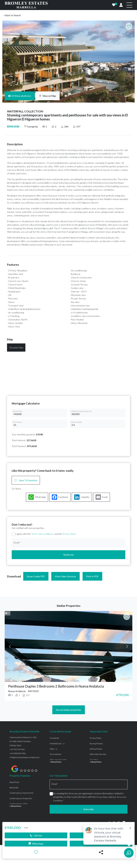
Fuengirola (54, 738)
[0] (114, 5)
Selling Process (96, 749)
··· (26, 827)
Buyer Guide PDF (36, 576)
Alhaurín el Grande (58, 759)
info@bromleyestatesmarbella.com (25, 757)
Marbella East (55, 743)
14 (21, 95)
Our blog (94, 759)
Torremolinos (55, 754)
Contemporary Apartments (21, 793)
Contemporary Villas (19, 803)
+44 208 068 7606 (18, 753)
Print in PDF (92, 576)
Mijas (52, 749)
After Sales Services (65, 576)
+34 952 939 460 (17, 749)
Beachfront (14, 782)
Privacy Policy (69, 533)
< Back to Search (12, 15)
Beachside (14, 787)
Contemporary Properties (21, 798)
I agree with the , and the (45, 533)
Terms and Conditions (42, 533)
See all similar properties (68, 709)
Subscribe (88, 809)
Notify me (68, 554)
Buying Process (96, 743)
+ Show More (55, 762)
